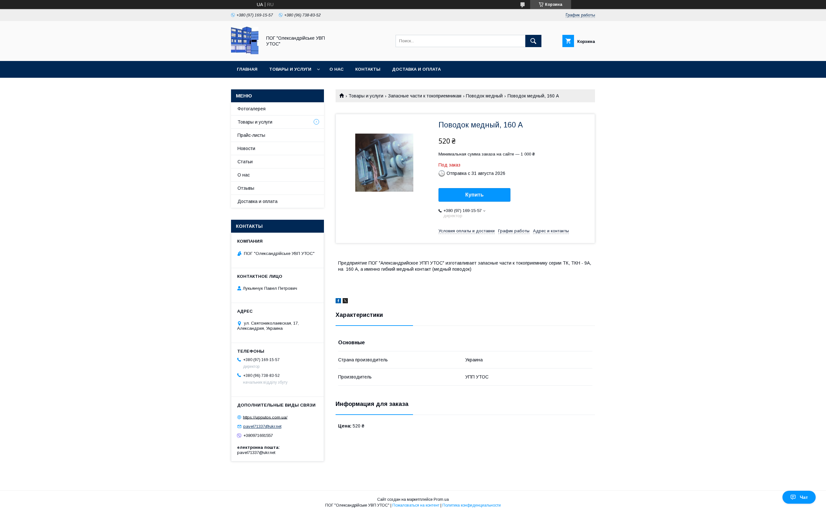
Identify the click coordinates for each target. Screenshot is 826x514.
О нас (336, 69)
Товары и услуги (290, 69)
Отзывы (245, 188)
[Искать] (533, 41)
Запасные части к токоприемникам (424, 95)
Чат (804, 497)
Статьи (245, 161)
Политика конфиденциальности (471, 505)
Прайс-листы (251, 135)
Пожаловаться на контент (415, 505)
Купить (474, 194)
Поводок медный (484, 95)
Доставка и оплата (416, 69)
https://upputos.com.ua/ (265, 417)
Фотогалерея (251, 108)
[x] (345, 301)
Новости (246, 148)
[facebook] (338, 301)
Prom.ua (441, 499)
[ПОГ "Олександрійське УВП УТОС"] (244, 52)
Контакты (367, 69)
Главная (247, 69)
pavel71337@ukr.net (262, 426)
